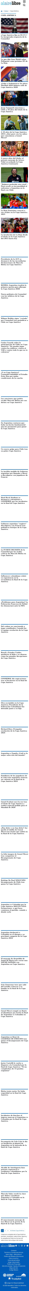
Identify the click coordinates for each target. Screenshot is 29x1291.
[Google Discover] (27, 1246)
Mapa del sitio (13, 1268)
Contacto (14, 1250)
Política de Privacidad (13, 1264)
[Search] (24, 5)
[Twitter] (19, 1246)
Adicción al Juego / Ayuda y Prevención (13, 1266)
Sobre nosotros (13, 1258)
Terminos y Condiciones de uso (13, 1252)
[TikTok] (24, 1246)
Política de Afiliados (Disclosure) (13, 1256)
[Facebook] (16, 1246)
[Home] (11, 3)
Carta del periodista (14, 1260)
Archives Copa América (17, 1230)
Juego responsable (13, 1262)
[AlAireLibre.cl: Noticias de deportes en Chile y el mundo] (8, 1245)
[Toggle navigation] (24, 1)
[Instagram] (21, 1246)
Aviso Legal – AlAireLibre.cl (14, 1254)
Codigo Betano (13, 1270)
